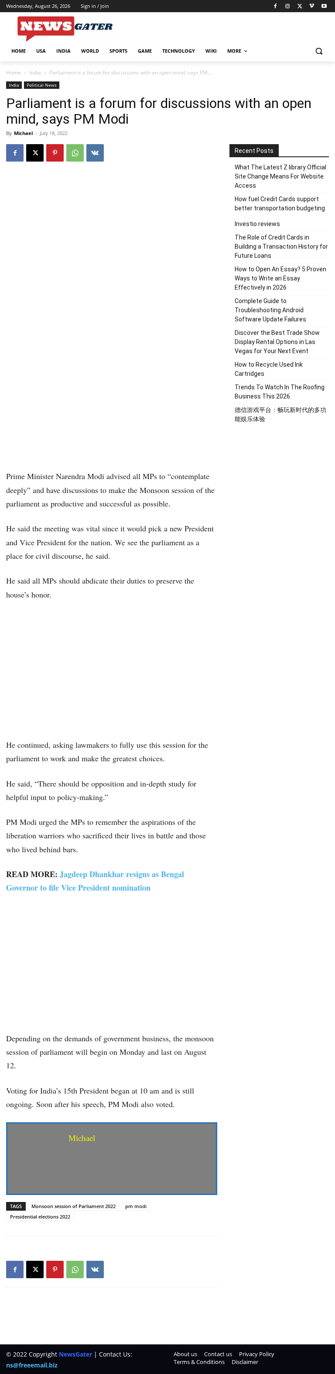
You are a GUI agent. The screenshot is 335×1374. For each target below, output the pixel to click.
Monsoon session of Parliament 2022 (73, 1206)
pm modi (136, 1206)
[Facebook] (275, 6)
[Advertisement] (111, 405)
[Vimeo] (312, 6)
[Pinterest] (55, 153)
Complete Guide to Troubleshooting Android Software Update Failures (270, 310)
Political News (42, 85)
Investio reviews (257, 223)
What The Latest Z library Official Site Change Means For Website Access (280, 176)
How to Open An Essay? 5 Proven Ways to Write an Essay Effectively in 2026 (280, 278)
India (35, 72)
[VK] (95, 153)
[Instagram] (288, 6)
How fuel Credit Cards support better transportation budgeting (280, 204)
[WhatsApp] (75, 153)
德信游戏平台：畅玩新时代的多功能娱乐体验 (280, 414)
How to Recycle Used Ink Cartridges (269, 369)
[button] (318, 51)
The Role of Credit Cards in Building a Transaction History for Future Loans (281, 246)
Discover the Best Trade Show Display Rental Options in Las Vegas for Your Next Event (277, 341)
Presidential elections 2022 (40, 1216)
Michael (23, 133)
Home (13, 72)
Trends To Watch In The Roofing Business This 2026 (280, 392)
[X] (300, 6)
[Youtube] (324, 6)
